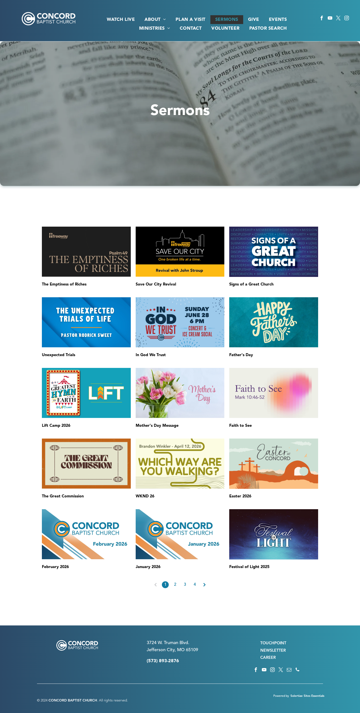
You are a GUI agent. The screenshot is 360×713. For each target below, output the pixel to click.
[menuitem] (121, 19)
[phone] (297, 670)
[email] (289, 670)
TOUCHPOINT (273, 643)
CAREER (268, 658)
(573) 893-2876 (163, 661)
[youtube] (330, 19)
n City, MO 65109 (180, 650)
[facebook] (321, 19)
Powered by (281, 696)
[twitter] (338, 19)
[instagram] (346, 19)
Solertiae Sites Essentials (307, 696)
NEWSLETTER (273, 651)
